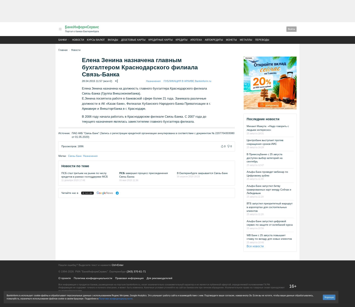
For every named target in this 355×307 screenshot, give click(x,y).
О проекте (64, 278)
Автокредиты (214, 39)
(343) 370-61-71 (136, 271)
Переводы (262, 39)
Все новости (255, 246)
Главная (62, 50)
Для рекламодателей (159, 278)
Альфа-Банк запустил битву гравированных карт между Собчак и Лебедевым (269, 189)
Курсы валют (96, 39)
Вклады (113, 39)
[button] (60, 29)
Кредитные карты (160, 39)
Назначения (153, 81)
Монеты (231, 39)
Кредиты (181, 39)
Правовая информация (129, 278)
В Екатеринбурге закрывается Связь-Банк (202, 173)
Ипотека (196, 39)
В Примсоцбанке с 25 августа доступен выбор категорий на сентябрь (265, 158)
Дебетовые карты (133, 39)
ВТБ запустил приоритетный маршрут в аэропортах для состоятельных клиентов (270, 207)
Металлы (246, 39)
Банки (62, 39)
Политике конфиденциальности (116, 298)
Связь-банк (75, 155)
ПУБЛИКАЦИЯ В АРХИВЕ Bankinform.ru (187, 81)
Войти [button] (291, 29)
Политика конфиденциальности (93, 278)
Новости (78, 39)
